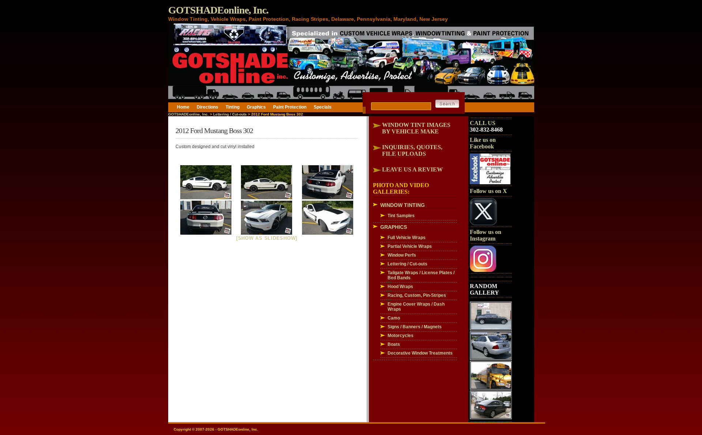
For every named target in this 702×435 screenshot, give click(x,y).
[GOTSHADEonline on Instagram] (483, 270)
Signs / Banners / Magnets (415, 326)
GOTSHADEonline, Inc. (218, 10)
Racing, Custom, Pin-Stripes (417, 295)
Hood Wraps (400, 286)
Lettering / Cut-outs (230, 114)
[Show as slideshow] (266, 238)
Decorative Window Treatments (420, 353)
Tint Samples (401, 215)
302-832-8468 (486, 129)
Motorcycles (401, 335)
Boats (394, 344)
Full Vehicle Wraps (407, 237)
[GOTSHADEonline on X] (483, 223)
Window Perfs (402, 255)
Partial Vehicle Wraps (410, 246)
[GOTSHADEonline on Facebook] (490, 182)
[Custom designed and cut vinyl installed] (206, 182)
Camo (394, 318)
